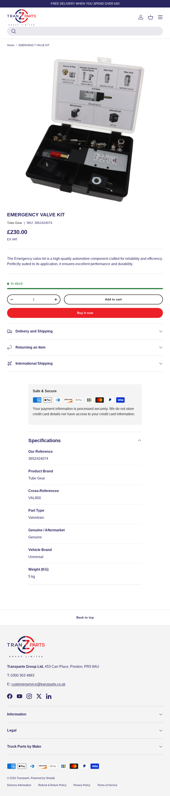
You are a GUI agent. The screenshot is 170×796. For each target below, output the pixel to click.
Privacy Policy (81, 785)
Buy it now (85, 313)
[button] (150, 17)
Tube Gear (14, 222)
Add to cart (113, 299)
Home (10, 45)
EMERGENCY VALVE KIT (34, 45)
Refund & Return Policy (52, 785)
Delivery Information (19, 785)
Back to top (85, 617)
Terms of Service (107, 785)
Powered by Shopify (43, 778)
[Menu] (160, 17)
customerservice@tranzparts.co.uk (38, 684)
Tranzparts (23, 778)
